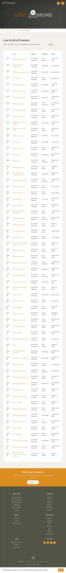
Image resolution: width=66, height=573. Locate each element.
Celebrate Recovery (16, 542)
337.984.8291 (21, 561)
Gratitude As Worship (20, 409)
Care (16, 539)
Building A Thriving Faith (21, 358)
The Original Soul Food (20, 263)
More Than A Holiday (20, 320)
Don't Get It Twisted (20, 275)
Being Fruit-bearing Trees (21, 377)
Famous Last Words (19, 186)
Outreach (49, 502)
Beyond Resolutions (20, 422)
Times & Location (16, 497)
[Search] (58, 3)
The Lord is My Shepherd (21, 339)
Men (49, 529)
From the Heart (18, 148)
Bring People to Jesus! (20, 396)
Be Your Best (18, 295)
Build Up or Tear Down (20, 59)
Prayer (16, 545)
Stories (16, 521)
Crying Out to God (19, 85)
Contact (16, 510)
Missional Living (18, 136)
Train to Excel (18, 142)
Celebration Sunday (20, 110)
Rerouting (17, 161)
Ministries (49, 515)
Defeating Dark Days (20, 415)
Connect (49, 494)
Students (49, 526)
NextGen (49, 518)
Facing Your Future (19, 91)
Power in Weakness (19, 218)
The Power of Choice (20, 282)
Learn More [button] (52, 570)
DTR (15, 345)
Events (49, 500)
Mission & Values (16, 500)
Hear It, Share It (18, 301)
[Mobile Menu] (62, 3)
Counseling (16, 547)
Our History (16, 505)
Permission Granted (19, 371)
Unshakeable (18, 199)
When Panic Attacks (20, 193)
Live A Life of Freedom (20, 180)
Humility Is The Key (19, 326)
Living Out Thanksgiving (21, 441)
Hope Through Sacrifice (21, 447)
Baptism (49, 505)
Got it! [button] (61, 570)
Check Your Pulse (19, 314)
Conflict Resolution (19, 231)
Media (7, 30)
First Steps (49, 497)
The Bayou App (16, 523)
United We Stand (19, 104)
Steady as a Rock (19, 225)
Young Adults (49, 534)
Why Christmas (18, 206)
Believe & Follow (19, 256)
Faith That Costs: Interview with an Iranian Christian (19, 454)
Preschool (49, 521)
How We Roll (18, 307)
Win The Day (18, 333)
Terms (37, 564)
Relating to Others (19, 97)
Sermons (12, 30)
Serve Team (49, 507)
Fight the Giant (18, 390)
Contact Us (33, 482)
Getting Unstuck (19, 167)
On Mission (17, 78)
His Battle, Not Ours (20, 250)
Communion (17, 155)
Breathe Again (18, 237)
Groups (49, 510)
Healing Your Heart (19, 269)
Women (49, 531)
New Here (16, 494)
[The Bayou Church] (8, 3)
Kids (49, 523)
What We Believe (16, 502)
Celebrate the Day (19, 116)
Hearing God (18, 434)
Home (2, 30)
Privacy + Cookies (31, 564)
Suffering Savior (18, 364)
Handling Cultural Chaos (21, 383)
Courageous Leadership (21, 72)
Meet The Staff (16, 507)
